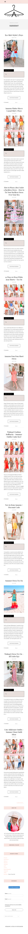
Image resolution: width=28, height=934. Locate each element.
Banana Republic (7, 869)
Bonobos (6, 874)
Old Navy (6, 864)
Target (5, 872)
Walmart (5, 861)
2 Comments (6, 498)
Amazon (5, 857)
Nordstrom (6, 859)
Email (8, 899)
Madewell (6, 871)
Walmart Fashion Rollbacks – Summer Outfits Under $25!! (14, 434)
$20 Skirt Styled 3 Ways (14, 35)
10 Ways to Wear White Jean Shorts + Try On (14, 278)
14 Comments (6, 271)
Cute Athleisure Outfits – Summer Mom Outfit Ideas (14, 732)
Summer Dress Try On (14, 580)
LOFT (5, 866)
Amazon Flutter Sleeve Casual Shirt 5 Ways (14, 109)
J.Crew (5, 867)
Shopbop (6, 862)
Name (8, 893)
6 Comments (6, 102)
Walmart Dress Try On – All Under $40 (14, 655)
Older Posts (20, 802)
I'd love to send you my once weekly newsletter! (13, 905)
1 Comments (6, 574)
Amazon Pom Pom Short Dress (14, 357)
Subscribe (14, 909)
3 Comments (6, 350)
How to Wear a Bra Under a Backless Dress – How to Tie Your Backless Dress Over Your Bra (14, 191)
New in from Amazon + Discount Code (14, 506)
